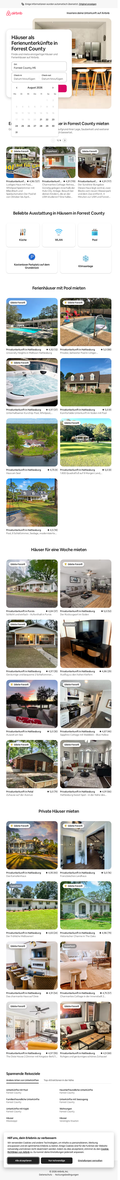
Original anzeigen (87, 4)
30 (53, 126)
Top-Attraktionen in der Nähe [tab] (59, 1080)
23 (53, 119)
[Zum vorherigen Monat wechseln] (17, 88)
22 (47, 119)
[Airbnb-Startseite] (14, 13)
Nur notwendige (56, 1160)
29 (47, 126)
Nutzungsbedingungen (67, 1174)
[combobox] (39, 68)
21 (41, 119)
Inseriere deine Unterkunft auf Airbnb (88, 13)
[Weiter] (64, 140)
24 (16, 126)
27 (35, 126)
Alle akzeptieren (23, 1160)
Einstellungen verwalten (90, 1160)
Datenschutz (45, 1174)
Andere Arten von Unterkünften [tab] (22, 1080)
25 (22, 126)
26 (29, 126)
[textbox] (25, 79)
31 (16, 132)
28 (41, 126)
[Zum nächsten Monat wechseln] (53, 88)
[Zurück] (53, 140)
